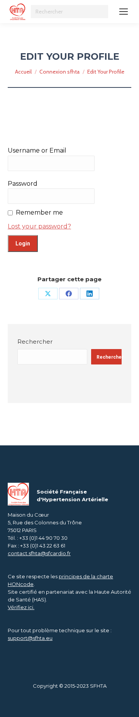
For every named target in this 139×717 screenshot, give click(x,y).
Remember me (39, 212)
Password (22, 183)
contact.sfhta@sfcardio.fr (39, 553)
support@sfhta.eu (30, 638)
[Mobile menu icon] (123, 11)
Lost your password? (39, 226)
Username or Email (37, 150)
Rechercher (35, 341)
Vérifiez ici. (21, 607)
